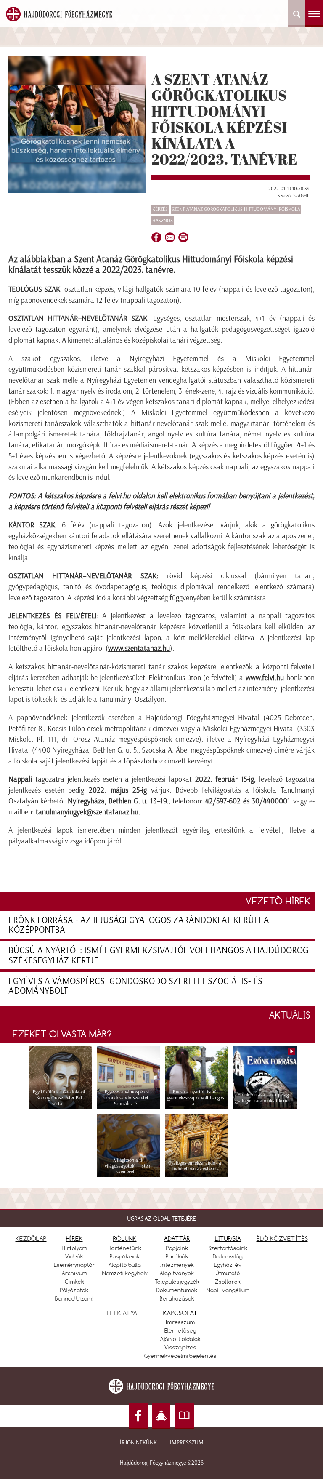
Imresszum (180, 1322)
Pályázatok (74, 1290)
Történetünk (125, 1248)
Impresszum (187, 1442)
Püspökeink (125, 1256)
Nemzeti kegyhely (125, 1273)
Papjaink (177, 1248)
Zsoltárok (228, 1281)
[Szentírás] (184, 1416)
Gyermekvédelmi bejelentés (180, 1355)
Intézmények (177, 1264)
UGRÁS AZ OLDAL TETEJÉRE (161, 1218)
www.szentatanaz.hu (139, 648)
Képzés (160, 209)
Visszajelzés (180, 1347)
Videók (74, 1256)
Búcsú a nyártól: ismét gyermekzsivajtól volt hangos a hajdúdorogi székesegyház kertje (159, 955)
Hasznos (162, 220)
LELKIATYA (122, 1313)
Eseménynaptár (74, 1264)
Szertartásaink (228, 1248)
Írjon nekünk (138, 1442)
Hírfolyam (74, 1248)
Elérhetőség (180, 1330)
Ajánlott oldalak (180, 1338)
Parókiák (177, 1256)
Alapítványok (177, 1273)
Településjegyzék (177, 1281)
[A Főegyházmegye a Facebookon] (138, 1416)
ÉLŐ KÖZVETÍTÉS (282, 1238)
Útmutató (228, 1273)
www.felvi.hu (265, 677)
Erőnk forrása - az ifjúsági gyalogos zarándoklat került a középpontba (138, 924)
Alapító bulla (125, 1264)
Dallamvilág (228, 1256)
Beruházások (177, 1298)
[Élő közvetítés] (161, 1416)
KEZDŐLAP (31, 1238)
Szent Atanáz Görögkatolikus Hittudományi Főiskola (236, 209)
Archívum (74, 1273)
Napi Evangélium (228, 1290)
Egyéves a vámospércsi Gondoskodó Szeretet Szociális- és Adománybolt (135, 985)
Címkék (74, 1281)
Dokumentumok (176, 1290)
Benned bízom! (74, 1298)
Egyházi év (228, 1264)
